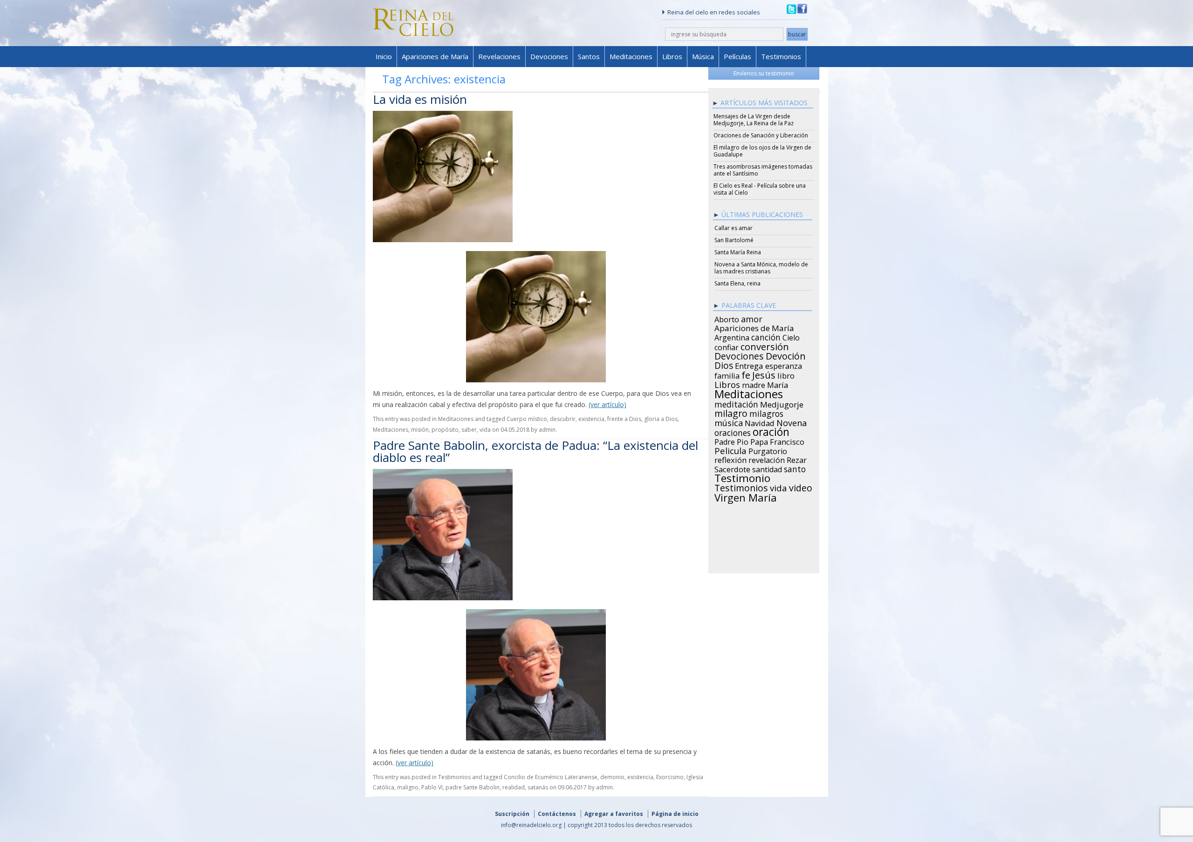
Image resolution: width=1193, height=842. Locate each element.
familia (727, 374)
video (800, 486)
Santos (589, 56)
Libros (672, 56)
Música (703, 56)
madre (753, 383)
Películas (737, 56)
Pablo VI (432, 787)
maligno (407, 787)
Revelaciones (499, 56)
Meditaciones (631, 56)
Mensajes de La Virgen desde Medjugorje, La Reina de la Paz (753, 119)
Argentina (731, 336)
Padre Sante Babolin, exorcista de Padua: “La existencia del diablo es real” (535, 451)
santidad (767, 468)
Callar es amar (733, 228)
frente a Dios (624, 419)
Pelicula (730, 449)
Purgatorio (767, 450)
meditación (736, 403)
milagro (730, 412)
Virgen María (745, 496)
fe (745, 374)
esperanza (783, 364)
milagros (766, 412)
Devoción (786, 355)
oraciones (732, 431)
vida (485, 430)
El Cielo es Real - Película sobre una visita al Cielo (759, 189)
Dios (723, 364)
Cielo (791, 336)
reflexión (730, 458)
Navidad (760, 422)
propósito (445, 430)
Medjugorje (781, 403)
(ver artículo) (607, 404)
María (777, 383)
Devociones (549, 56)
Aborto (726, 318)
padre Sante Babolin (473, 787)
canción (766, 336)
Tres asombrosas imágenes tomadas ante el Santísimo (762, 170)
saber (469, 430)
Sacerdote (732, 468)
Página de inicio (675, 814)
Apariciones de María (435, 56)
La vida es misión (420, 99)
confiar (726, 346)
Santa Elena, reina (737, 283)
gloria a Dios (661, 419)
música (728, 421)
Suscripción (512, 814)
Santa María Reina (737, 252)
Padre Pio (731, 440)
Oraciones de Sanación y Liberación (760, 135)
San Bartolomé (734, 240)
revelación (766, 458)
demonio (612, 777)
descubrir (563, 419)
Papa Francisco (777, 440)
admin (547, 430)
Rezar (797, 458)
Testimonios (781, 56)
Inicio (384, 56)
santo (795, 467)
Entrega (749, 364)
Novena (791, 421)
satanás (538, 787)
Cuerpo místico (527, 419)
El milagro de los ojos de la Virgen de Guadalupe (762, 150)
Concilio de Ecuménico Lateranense (550, 777)
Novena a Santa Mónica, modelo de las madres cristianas (761, 267)
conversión (764, 345)
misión (420, 430)
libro (786, 374)
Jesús (763, 373)
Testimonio (742, 477)
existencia (591, 419)
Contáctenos (557, 814)
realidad (513, 787)
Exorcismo (670, 777)
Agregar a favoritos (613, 814)
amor (751, 317)
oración (771, 431)
